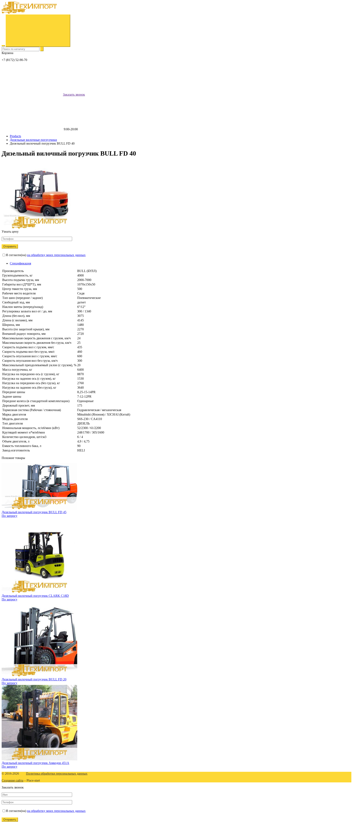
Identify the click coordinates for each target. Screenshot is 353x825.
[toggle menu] (3, 45)
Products (15, 136)
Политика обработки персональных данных (56, 773)
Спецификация (20, 263)
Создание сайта (12, 780)
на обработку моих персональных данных (56, 255)
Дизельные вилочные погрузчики (33, 140)
